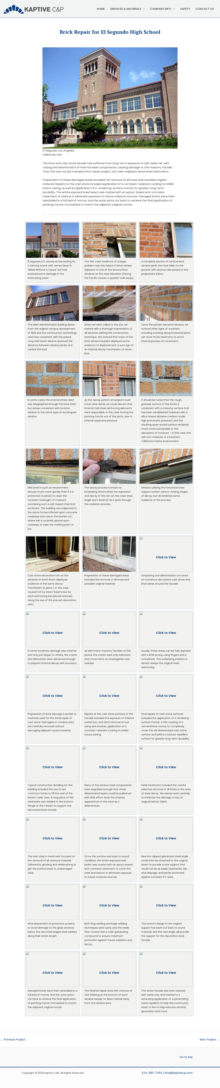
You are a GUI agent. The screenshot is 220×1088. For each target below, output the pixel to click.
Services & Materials (125, 9)
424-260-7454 (152, 1073)
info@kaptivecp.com (178, 1073)
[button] (52, 252)
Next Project (210, 1039)
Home (101, 9)
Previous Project (13, 1039)
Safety (185, 9)
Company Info (160, 9)
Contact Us (205, 9)
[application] (143, 9)
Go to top (186, 1057)
